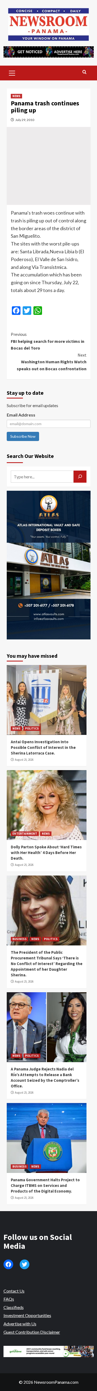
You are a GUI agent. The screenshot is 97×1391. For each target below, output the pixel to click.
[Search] (84, 72)
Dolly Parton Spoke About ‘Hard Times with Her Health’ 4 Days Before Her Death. (46, 852)
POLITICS (32, 728)
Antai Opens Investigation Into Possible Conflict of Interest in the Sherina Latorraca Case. (43, 747)
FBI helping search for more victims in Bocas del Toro (47, 341)
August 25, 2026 (24, 760)
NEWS (16, 96)
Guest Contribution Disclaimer (32, 1332)
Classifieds (14, 1307)
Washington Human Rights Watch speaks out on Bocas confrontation (51, 361)
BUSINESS (19, 939)
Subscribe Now (23, 436)
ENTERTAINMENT (24, 833)
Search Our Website (30, 456)
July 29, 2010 (24, 120)
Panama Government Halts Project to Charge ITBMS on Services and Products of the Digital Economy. (45, 1185)
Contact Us (14, 1290)
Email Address (21, 414)
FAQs (9, 1298)
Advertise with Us (20, 1323)
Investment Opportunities (27, 1315)
